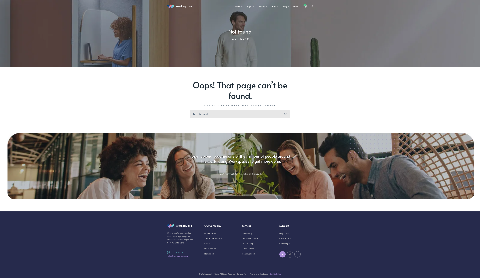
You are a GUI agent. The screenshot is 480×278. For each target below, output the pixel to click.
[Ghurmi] (179, 6)
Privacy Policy (242, 274)
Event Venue (210, 248)
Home (233, 38)
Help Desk (284, 233)
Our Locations (211, 233)
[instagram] (297, 254)
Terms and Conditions (259, 274)
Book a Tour (285, 238)
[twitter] (282, 254)
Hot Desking (247, 243)
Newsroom (209, 253)
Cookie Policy (275, 274)
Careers (208, 243)
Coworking (247, 233)
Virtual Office (248, 248)
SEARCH (286, 114)
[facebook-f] (290, 254)
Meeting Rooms (249, 253)
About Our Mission (213, 238)
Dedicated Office (250, 238)
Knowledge (284, 243)
